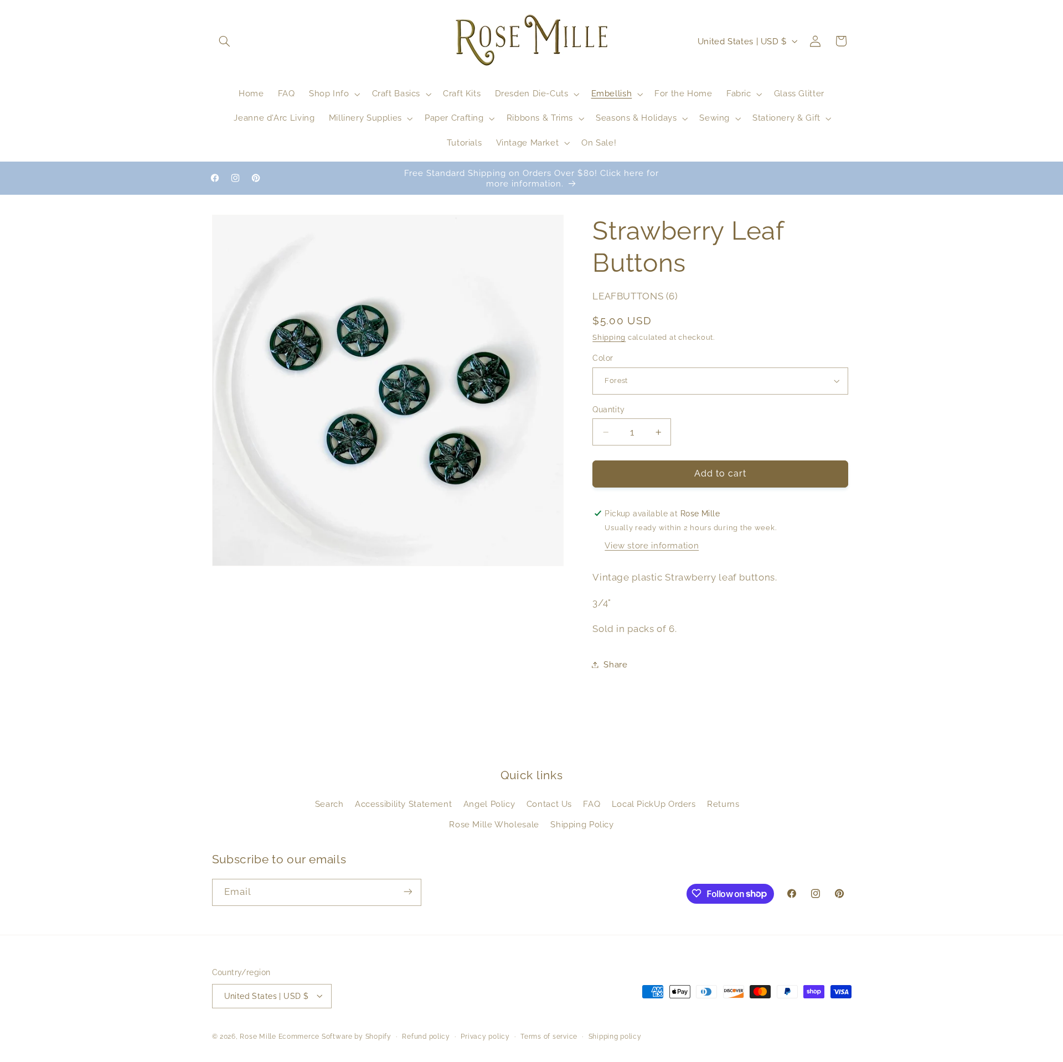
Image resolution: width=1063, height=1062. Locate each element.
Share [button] (615, 664)
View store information (652, 546)
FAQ (591, 804)
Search (329, 804)
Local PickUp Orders (654, 804)
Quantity (608, 409)
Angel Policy (489, 804)
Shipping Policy (581, 824)
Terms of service (548, 1036)
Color (602, 358)
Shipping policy (615, 1036)
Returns (723, 804)
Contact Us (549, 804)
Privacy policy (485, 1036)
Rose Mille (258, 1036)
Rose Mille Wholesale (494, 824)
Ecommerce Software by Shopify (334, 1036)
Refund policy (426, 1036)
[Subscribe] (407, 891)
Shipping (609, 338)
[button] (225, 41)
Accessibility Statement (403, 804)
